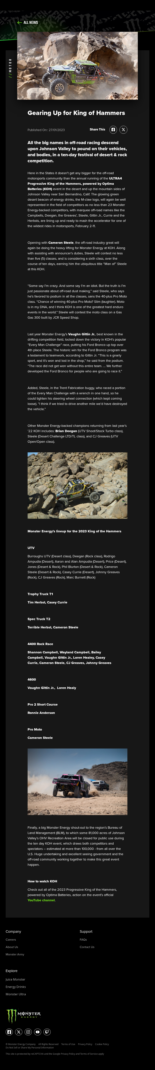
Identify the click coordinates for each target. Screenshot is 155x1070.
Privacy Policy (85, 1044)
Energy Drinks (16, 987)
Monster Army (15, 954)
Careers (11, 939)
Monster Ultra (16, 994)
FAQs (83, 939)
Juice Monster (15, 979)
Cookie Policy (102, 1044)
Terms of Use (68, 1044)
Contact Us (87, 947)
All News (30, 22)
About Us (12, 947)
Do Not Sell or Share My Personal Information (30, 1047)
